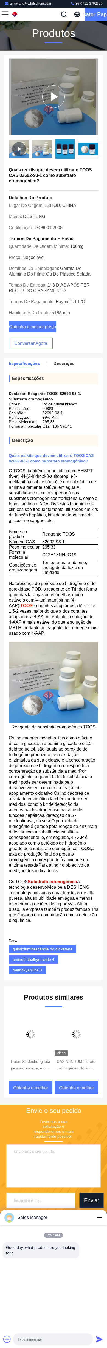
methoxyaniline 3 (27, 970)
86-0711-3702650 (89, 4)
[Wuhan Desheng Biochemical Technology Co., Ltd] (23, 14)
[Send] (99, 1339)
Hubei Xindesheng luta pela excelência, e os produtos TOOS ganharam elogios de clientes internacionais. (30, 1065)
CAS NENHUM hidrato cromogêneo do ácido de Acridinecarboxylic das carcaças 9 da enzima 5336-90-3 (76, 1065)
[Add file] (7, 1339)
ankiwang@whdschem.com (30, 4)
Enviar (91, 1200)
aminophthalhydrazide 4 (33, 959)
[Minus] (99, 1217)
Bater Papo (96, 14)
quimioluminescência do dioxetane (42, 949)
